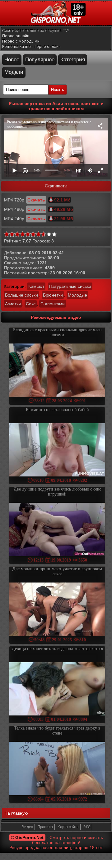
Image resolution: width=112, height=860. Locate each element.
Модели (13, 72)
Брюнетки (53, 295)
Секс (6, 30)
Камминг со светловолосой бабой (57, 409)
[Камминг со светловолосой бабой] (57, 450)
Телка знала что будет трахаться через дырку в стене (57, 730)
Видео (27, 827)
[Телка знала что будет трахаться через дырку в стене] (57, 769)
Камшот (36, 286)
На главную (16, 813)
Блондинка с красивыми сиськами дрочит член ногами (57, 332)
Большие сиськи (21, 295)
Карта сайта (68, 827)
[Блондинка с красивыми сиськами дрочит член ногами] (57, 370)
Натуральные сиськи (70, 286)
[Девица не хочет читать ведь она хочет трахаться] (57, 689)
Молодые (77, 295)
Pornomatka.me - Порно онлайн (31, 46)
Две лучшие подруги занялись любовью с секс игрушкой (57, 491)
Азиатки (13, 303)
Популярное (39, 60)
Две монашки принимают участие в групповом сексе (57, 571)
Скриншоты (56, 186)
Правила (45, 827)
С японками (52, 303)
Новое (11, 60)
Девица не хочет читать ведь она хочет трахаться (57, 648)
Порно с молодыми (21, 41)
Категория (72, 60)
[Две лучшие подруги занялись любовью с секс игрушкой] (57, 530)
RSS (86, 827)
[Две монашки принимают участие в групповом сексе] (57, 610)
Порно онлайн (15, 35)
